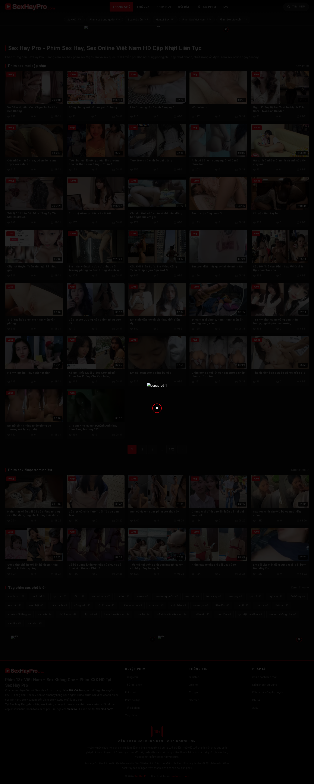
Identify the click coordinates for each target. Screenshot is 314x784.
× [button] (157, 407)
